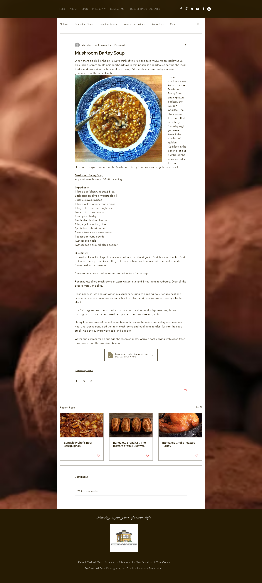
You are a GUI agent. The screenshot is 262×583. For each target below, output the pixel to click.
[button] (198, 24)
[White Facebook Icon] (181, 9)
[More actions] (185, 45)
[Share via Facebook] (76, 380)
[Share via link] (91, 380)
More (172, 24)
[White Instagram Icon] (186, 9)
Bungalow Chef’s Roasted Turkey (178, 444)
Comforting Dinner (83, 24)
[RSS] (209, 9)
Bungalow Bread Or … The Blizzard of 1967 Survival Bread (129, 444)
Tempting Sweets (108, 24)
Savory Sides (157, 24)
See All (199, 407)
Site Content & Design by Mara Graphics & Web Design (137, 561)
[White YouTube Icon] (198, 9)
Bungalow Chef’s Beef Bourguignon (78, 444)
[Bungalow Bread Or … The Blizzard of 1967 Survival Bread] (131, 425)
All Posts (64, 24)
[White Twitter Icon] (192, 9)
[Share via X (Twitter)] (83, 380)
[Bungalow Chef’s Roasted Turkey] (180, 425)
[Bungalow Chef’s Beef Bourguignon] (81, 425)
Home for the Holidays (134, 24)
